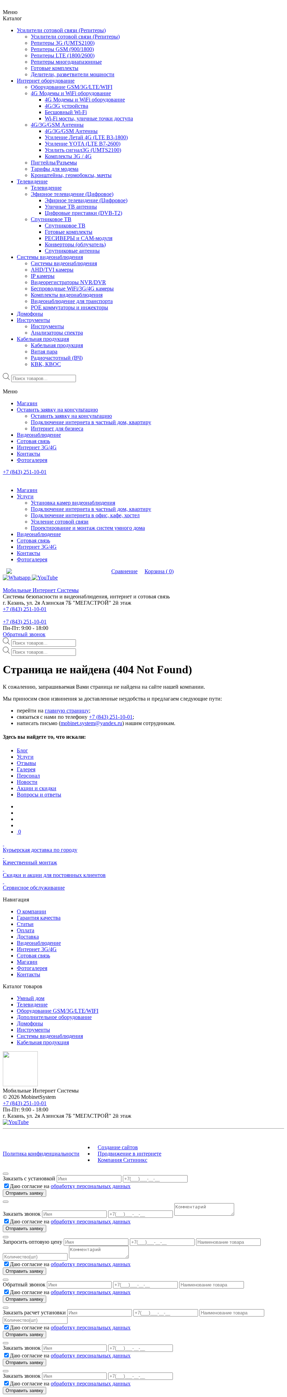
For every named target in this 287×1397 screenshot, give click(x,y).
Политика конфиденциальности (41, 1154)
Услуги (25, 757)
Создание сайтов (118, 1147)
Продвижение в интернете (129, 1154)
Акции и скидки (36, 788)
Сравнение (124, 571)
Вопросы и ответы (39, 795)
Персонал (28, 776)
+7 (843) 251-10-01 (25, 472)
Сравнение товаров (82, 571)
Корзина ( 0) (159, 571)
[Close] (5, 1174)
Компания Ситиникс (122, 1160)
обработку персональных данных (91, 1186)
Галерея (26, 769)
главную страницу (67, 711)
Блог (22, 750)
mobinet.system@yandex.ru (91, 723)
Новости (27, 782)
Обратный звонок (24, 634)
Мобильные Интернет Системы (41, 590)
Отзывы (26, 763)
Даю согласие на (70, 1186)
